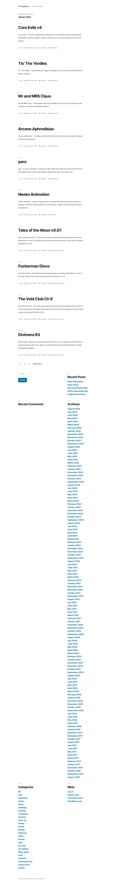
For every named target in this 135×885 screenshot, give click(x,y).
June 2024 (73, 491)
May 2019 (72, 685)
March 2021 (73, 615)
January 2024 (74, 507)
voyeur (21, 868)
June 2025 (73, 453)
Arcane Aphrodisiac (36, 129)
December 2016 (75, 767)
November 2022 (75, 552)
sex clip (22, 845)
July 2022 (72, 564)
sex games (43, 47)
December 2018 (75, 701)
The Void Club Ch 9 (35, 298)
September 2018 (75, 710)
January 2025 (74, 469)
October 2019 (74, 669)
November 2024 (75, 475)
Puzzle (21, 839)
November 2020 (75, 628)
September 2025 (76, 443)
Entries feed (73, 795)
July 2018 (72, 713)
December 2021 (75, 586)
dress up (22, 820)
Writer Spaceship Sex (78, 391)
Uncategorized (25, 861)
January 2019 (74, 698)
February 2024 (75, 504)
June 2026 (73, 415)
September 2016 (75, 774)
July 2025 (72, 450)
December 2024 (75, 472)
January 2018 (74, 729)
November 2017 (75, 736)
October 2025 (74, 440)
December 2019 (75, 663)
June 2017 (72, 748)
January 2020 (74, 659)
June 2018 (72, 717)
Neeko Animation (33, 194)
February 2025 (74, 466)
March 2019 (73, 691)
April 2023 (73, 536)
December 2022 (75, 548)
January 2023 (74, 545)
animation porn (54, 113)
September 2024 (76, 482)
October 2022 (74, 555)
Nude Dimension (75, 381)
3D (19, 791)
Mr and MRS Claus (34, 96)
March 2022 (73, 577)
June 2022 (73, 567)
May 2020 (72, 647)
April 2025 (73, 459)
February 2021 (74, 618)
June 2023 (73, 529)
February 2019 (74, 694)
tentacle (22, 858)
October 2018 (74, 707)
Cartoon (22, 817)
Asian (21, 804)
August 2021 (74, 599)
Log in (70, 791)
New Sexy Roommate (78, 388)
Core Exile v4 (30, 27)
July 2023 (72, 526)
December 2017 (75, 732)
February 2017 (74, 761)
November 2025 (75, 437)
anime (21, 801)
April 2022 (73, 574)
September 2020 (76, 634)
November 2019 (75, 666)
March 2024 (73, 501)
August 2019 (74, 675)
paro (22, 161)
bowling (22, 811)
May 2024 (72, 494)
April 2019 (72, 688)
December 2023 (75, 510)
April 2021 (72, 612)
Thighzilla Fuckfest (77, 394)
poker (21, 836)
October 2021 (74, 593)
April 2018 (72, 723)
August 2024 (74, 485)
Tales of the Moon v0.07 (39, 230)
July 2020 (72, 640)
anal (20, 795)
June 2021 (72, 605)
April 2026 (73, 421)
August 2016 (74, 777)
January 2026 (74, 431)
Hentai (21, 823)
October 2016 (74, 771)
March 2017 (73, 758)
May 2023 (72, 532)
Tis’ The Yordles (32, 63)
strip (20, 855)
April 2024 (73, 498)
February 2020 (75, 656)
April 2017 (72, 755)
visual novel (24, 865)
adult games (53, 47)
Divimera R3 (29, 334)
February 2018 (74, 726)
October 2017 (74, 739)
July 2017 (72, 745)
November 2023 (75, 513)
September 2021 (75, 596)
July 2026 (72, 412)
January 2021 (74, 621)
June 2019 (72, 682)
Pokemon (22, 833)
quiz (20, 842)
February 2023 (74, 542)
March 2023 (73, 539)
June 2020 (73, 644)
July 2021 (72, 602)
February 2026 (74, 428)
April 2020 (73, 650)
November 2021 (75, 590)
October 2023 (74, 517)
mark (21, 47)
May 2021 (72, 609)
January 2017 (74, 764)
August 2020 (74, 637)
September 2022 (76, 558)
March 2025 (73, 463)
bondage (22, 807)
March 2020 (73, 653)
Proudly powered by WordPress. (35, 878)
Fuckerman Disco (34, 266)
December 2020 (75, 625)
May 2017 (72, 752)
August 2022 (74, 561)
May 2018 (72, 720)
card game (23, 814)
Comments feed (75, 798)
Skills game (23, 852)
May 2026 (72, 418)
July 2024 (72, 488)
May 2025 (72, 456)
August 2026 (74, 409)
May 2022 (72, 571)
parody (21, 830)
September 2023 (76, 520)
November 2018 (75, 704)
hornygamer (23, 6)
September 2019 (75, 672)
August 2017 (74, 742)
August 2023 (74, 523)
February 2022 (74, 580)
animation (43, 80)
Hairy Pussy (73, 385)
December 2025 (75, 434)
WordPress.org (75, 801)
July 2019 (72, 678)
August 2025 (74, 447)
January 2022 (74, 583)
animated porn (54, 80)
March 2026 (73, 424)
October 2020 (74, 631)
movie (21, 826)
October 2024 (74, 478)
